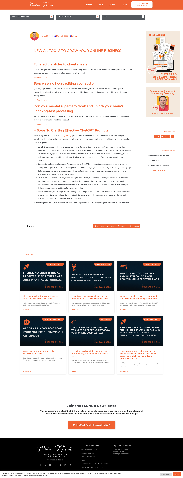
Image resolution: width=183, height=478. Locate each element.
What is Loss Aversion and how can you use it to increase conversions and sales (90, 297)
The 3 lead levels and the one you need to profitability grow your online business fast (91, 353)
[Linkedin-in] (65, 465)
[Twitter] (158, 136)
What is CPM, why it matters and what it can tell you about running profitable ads (139, 297)
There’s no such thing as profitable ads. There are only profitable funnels (41, 297)
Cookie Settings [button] (166, 474)
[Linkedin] (172, 136)
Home (89, 4)
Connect (113, 4)
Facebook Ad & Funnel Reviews (158, 156)
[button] (99, 226)
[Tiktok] (165, 136)
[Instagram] (168, 136)
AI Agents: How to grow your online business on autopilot (39, 352)
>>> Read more (40, 77)
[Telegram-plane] (60, 465)
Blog (125, 4)
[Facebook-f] (40, 465)
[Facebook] (155, 136)
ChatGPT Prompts (64, 16)
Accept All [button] (176, 474)
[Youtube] (162, 136)
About (101, 4)
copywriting (66, 136)
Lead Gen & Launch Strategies (158, 165)
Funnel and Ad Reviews (20, 16)
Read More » (27, 309)
